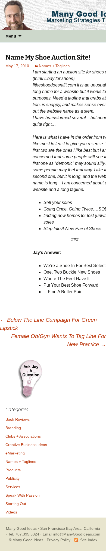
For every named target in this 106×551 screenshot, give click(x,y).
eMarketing (15, 453)
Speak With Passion (22, 495)
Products (13, 470)
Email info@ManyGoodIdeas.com (71, 534)
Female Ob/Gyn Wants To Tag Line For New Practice (58, 340)
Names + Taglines (54, 66)
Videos (11, 512)
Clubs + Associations (23, 436)
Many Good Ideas (21, 528)
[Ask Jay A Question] (29, 378)
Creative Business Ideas (26, 444)
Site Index (88, 540)
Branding (13, 428)
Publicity (12, 478)
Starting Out (15, 504)
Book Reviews (17, 419)
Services (12, 487)
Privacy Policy (58, 540)
